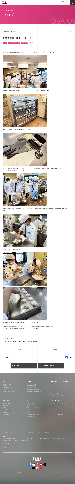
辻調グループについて (57, 400)
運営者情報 (18, 472)
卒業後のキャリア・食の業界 (59, 381)
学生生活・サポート (33, 400)
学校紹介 (5, 381)
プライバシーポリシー (26, 472)
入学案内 (29, 381)
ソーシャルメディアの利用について (47, 472)
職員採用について (59, 472)
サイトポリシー (35, 472)
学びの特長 (6, 400)
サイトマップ (12, 472)
